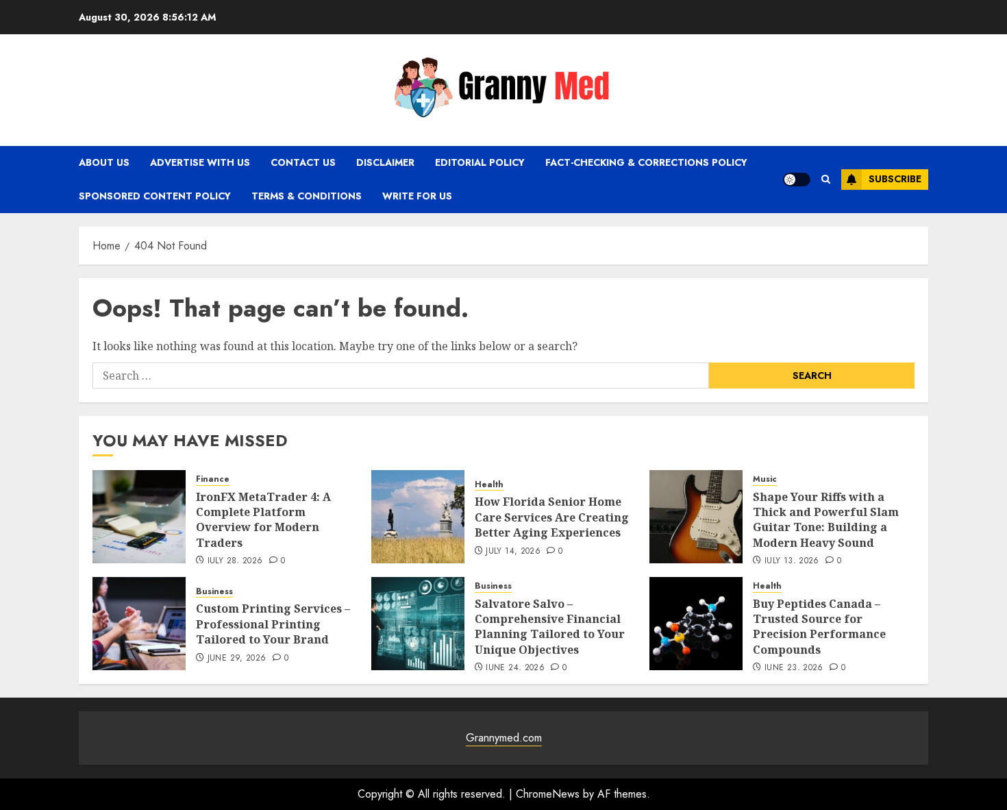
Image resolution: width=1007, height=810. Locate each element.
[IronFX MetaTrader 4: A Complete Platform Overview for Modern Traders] (139, 516)
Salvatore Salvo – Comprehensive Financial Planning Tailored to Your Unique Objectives (550, 626)
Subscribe (895, 179)
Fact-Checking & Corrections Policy (646, 162)
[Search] (825, 179)
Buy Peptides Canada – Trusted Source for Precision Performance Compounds (819, 626)
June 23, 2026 (793, 668)
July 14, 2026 (513, 551)
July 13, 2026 (791, 561)
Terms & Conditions (306, 196)
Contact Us (303, 162)
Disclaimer (385, 162)
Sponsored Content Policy (155, 196)
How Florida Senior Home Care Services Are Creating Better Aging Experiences (552, 517)
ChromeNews (548, 794)
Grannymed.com (504, 738)
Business (214, 592)
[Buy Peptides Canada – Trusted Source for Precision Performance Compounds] (696, 623)
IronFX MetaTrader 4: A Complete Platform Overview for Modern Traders (263, 519)
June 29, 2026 (237, 658)
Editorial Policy (480, 162)
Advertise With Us (200, 162)
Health (489, 485)
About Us (104, 162)
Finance (212, 479)
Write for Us (417, 196)
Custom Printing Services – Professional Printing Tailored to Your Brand (273, 624)
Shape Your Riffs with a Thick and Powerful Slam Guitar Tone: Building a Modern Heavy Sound (826, 519)
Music (765, 479)
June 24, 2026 (515, 668)
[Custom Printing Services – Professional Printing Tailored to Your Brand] (139, 623)
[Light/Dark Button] (796, 179)
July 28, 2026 (235, 561)
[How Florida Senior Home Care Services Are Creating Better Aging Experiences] (417, 516)
